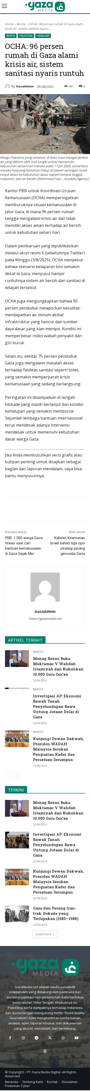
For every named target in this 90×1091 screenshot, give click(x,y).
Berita (21, 24)
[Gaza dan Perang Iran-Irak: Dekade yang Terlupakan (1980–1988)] (17, 914)
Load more (43, 934)
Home (9, 24)
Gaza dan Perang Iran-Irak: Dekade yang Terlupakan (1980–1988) (55, 913)
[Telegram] (60, 510)
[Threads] (45, 1051)
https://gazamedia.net (45, 618)
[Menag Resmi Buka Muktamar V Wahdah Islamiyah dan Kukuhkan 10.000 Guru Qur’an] (17, 658)
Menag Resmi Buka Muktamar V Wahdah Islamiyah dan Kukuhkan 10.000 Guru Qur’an (58, 666)
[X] (37, 510)
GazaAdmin (25, 86)
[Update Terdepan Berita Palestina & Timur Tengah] (45, 6)
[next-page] (16, 775)
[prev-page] (8, 775)
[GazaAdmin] (8, 86)
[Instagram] (23, 1038)
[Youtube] (76, 1038)
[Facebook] (26, 510)
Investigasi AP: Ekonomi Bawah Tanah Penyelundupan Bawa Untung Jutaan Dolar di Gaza (57, 706)
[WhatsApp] (49, 510)
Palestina (25, 35)
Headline (43, 35)
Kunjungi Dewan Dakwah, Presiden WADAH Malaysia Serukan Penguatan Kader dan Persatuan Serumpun (58, 749)
